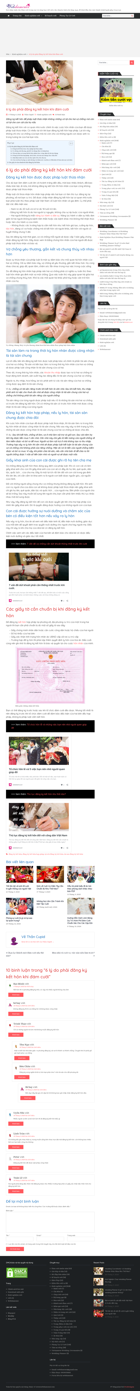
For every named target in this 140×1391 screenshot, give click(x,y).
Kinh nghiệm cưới (32, 16)
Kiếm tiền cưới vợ (106, 137)
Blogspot (11, 1313)
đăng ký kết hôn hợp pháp (33, 854)
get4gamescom (106, 270)
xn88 (102, 282)
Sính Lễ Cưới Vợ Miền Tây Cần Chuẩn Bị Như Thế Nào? (50, 887)
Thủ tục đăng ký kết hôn (111, 181)
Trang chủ (17, 16)
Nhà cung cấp (105, 202)
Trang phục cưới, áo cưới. (111, 188)
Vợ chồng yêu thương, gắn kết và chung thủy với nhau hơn (31, 151)
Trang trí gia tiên (109, 192)
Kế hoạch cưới (50, 16)
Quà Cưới (105, 174)
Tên (8, 1235)
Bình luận (15, 995)
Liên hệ (103, 346)
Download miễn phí (108, 339)
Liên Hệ (116, 322)
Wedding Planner (107, 220)
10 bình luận (60, 115)
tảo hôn (10, 228)
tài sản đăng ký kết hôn (73, 854)
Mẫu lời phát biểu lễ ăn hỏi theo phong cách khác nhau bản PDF (79, 888)
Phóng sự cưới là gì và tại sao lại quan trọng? (19, 919)
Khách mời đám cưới (110, 160)
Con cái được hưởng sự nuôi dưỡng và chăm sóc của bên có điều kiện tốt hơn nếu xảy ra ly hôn (42, 160)
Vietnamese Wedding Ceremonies (114, 216)
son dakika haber (107, 276)
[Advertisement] (70, 36)
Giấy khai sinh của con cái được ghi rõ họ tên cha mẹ (29, 158)
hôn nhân (78, 643)
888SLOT (103, 288)
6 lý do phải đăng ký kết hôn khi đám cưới (23, 146)
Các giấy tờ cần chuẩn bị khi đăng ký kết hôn (24, 162)
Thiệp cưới (106, 178)
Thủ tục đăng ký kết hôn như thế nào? (46, 794)
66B (101, 294)
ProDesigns (129, 1387)
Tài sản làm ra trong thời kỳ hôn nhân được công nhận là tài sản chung (35, 153)
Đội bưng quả (107, 153)
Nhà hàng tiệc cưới (109, 167)
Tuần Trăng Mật (108, 195)
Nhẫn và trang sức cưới (111, 171)
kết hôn (22, 622)
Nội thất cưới (105, 206)
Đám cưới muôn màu (108, 120)
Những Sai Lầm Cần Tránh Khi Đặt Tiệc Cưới (50, 902)
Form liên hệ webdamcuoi (62, 1375)
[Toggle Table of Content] (69, 143)
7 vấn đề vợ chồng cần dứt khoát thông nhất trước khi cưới (57, 543)
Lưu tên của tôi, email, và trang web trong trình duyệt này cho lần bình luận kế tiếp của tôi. (42, 1244)
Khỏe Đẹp (104, 134)
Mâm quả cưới (107, 164)
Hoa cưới (105, 157)
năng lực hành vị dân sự (47, 215)
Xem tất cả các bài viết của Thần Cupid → (37, 942)
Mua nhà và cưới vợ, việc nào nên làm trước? (73, 953)
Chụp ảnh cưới (107, 150)
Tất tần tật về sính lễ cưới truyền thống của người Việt (18, 887)
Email (39, 1235)
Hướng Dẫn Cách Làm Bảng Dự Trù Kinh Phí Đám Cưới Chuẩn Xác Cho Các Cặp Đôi (79, 920)
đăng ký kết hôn (15, 854)
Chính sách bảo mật (108, 335)
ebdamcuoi (128, 322)
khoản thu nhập (52, 372)
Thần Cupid (29, 115)
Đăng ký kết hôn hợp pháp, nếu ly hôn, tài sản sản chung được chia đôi (35, 155)
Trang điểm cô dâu (109, 185)
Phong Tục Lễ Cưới (67, 16)
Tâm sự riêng (105, 213)
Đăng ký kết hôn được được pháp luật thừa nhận (27, 149)
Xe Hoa (104, 199)
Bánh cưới (105, 143)
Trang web (71, 1235)
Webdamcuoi (105, 349)
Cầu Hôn (105, 146)
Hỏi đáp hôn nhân (107, 127)
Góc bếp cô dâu (106, 123)
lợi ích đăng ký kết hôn (54, 854)
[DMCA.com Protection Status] (17, 1278)
